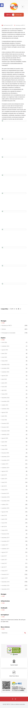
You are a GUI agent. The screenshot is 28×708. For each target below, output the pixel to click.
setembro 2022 (5, 408)
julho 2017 (4, 556)
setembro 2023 (5, 372)
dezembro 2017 (5, 537)
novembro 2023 (5, 368)
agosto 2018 (5, 511)
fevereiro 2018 (5, 534)
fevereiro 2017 (5, 574)
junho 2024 (4, 353)
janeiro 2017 (5, 578)
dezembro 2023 (5, 364)
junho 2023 (4, 383)
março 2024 (4, 360)
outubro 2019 (5, 464)
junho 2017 (4, 559)
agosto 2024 (5, 349)
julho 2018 (4, 515)
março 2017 (4, 570)
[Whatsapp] (20, 309)
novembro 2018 (5, 500)
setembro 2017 (5, 548)
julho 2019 (4, 475)
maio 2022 (4, 419)
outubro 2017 (5, 545)
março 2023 (4, 394)
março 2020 (4, 449)
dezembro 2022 (5, 397)
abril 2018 (4, 526)
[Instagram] (15, 699)
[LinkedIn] (16, 309)
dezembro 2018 (5, 497)
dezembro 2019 (5, 456)
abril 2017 (4, 567)
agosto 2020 (5, 438)
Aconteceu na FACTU (20, 25)
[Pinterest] (18, 309)
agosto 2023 (5, 375)
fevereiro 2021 (5, 427)
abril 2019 (4, 486)
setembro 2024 (5, 346)
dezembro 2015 (5, 589)
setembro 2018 (5, 508)
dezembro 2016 (5, 581)
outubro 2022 (5, 405)
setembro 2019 (5, 467)
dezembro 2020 (5, 430)
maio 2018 (4, 522)
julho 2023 (4, 379)
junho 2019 (4, 478)
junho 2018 (4, 519)
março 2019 (4, 489)
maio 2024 (4, 357)
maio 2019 (4, 482)
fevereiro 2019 (5, 493)
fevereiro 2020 (5, 453)
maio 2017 (4, 563)
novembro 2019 (5, 460)
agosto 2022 (5, 412)
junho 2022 (4, 416)
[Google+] (14, 309)
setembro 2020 (5, 434)
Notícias (4, 329)
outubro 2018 (5, 504)
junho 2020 (4, 441)
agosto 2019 (5, 471)
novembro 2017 (5, 541)
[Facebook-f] (13, 699)
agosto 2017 (5, 552)
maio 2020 (4, 445)
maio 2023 (4, 386)
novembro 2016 (5, 585)
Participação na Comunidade (8, 332)
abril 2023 (4, 390)
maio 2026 (4, 342)
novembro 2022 (5, 401)
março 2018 (4, 530)
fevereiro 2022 (5, 423)
